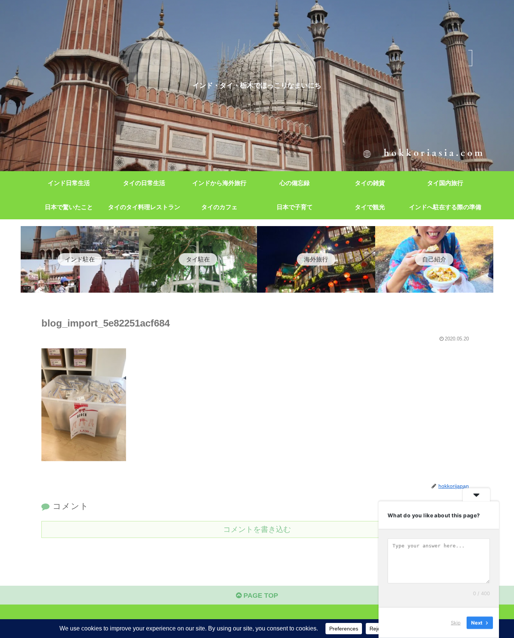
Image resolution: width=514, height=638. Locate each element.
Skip (456, 623)
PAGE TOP (260, 595)
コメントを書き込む (257, 529)
